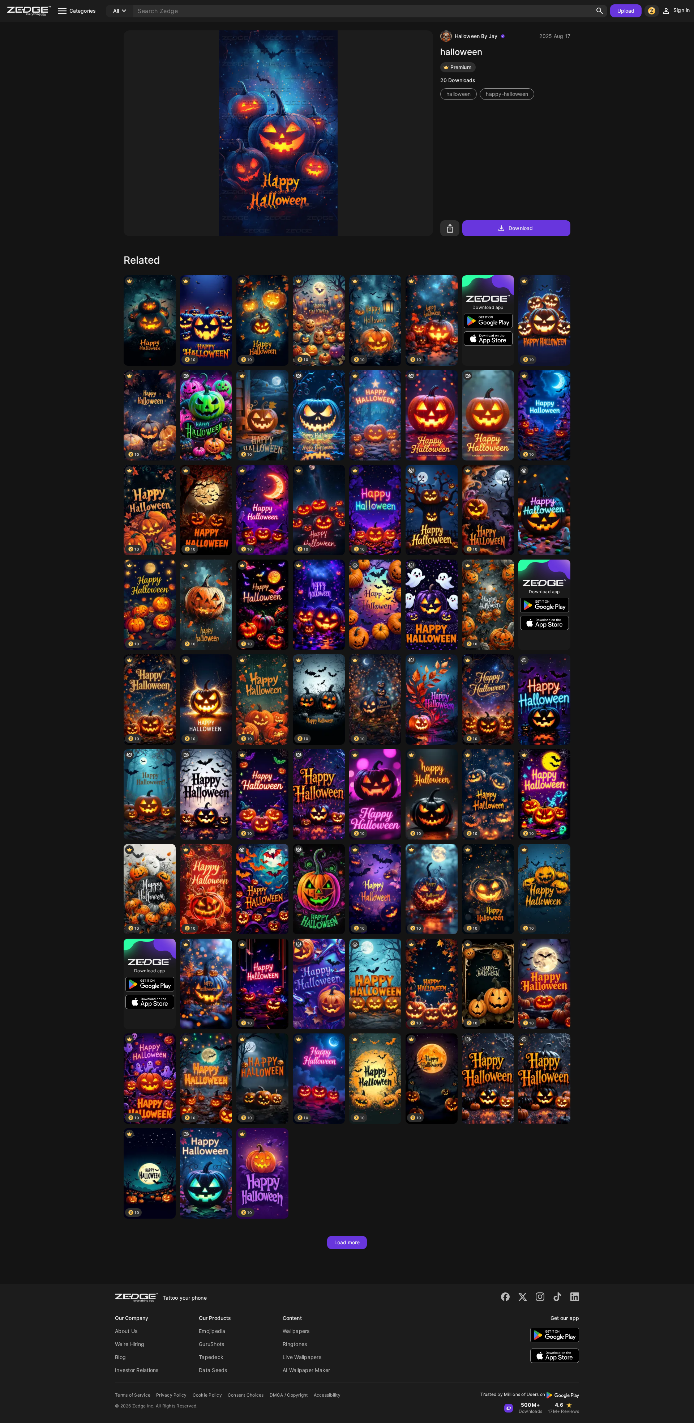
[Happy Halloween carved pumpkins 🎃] (375, 984)
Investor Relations (137, 1370)
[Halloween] (432, 510)
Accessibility (327, 1395)
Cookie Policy (207, 1395)
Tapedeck (211, 1357)
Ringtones (295, 1344)
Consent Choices (246, 1395)
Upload (626, 11)
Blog (120, 1357)
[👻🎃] (375, 605)
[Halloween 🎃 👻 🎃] (206, 415)
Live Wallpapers (302, 1357)
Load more (347, 1242)
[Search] (599, 11)
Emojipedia (212, 1331)
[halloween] (150, 320)
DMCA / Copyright (289, 1395)
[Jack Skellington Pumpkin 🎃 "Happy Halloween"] (319, 415)
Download (521, 228)
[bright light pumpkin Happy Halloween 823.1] (432, 415)
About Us (126, 1331)
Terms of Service (132, 1395)
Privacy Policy (171, 1395)
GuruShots (211, 1344)
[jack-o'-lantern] (488, 415)
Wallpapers (296, 1331)
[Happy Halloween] (432, 699)
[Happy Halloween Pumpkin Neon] (319, 889)
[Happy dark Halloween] (544, 510)
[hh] (206, 794)
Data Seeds (213, 1370)
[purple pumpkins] (432, 605)
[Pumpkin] (544, 699)
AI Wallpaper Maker (306, 1370)
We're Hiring (129, 1344)
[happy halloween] (319, 794)
